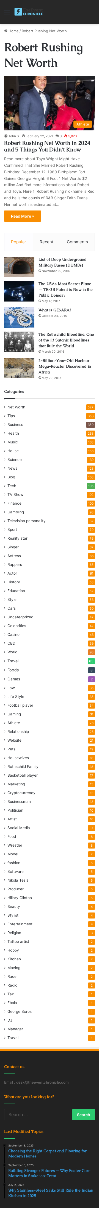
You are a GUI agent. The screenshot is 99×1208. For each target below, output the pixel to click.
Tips (11, 416)
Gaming (14, 714)
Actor (12, 573)
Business (15, 424)
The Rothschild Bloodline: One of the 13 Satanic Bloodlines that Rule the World (66, 340)
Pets (11, 749)
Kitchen (14, 959)
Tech (11, 486)
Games (13, 679)
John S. (14, 136)
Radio (12, 985)
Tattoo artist (18, 941)
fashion (13, 863)
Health (13, 433)
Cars (11, 608)
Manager (15, 1029)
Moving (13, 968)
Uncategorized (20, 617)
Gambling (15, 512)
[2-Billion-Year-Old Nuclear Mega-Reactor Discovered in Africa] (19, 368)
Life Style (15, 696)
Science (14, 459)
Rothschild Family (22, 766)
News (12, 468)
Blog (11, 477)
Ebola (12, 1003)
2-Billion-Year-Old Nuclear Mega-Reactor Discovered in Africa (64, 366)
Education (16, 591)
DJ (9, 1020)
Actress (14, 556)
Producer (15, 889)
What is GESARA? (54, 310)
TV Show (15, 494)
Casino (13, 634)
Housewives (18, 758)
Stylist (12, 915)
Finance (14, 503)
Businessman (19, 801)
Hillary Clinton (19, 898)
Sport (12, 529)
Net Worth (16, 407)
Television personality (26, 521)
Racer (12, 976)
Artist (12, 819)
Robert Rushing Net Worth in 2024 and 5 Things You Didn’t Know (47, 146)
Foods (13, 670)
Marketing (16, 784)
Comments (77, 241)
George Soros (19, 1011)
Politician (15, 810)
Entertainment (19, 924)
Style (11, 599)
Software (15, 871)
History (13, 582)
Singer (13, 547)
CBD (11, 643)
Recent (46, 241)
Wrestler (14, 845)
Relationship (18, 731)
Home (13, 31)
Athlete (13, 723)
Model (12, 854)
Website (14, 740)
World (12, 652)
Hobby (13, 950)
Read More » (22, 216)
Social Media (18, 828)
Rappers (14, 564)
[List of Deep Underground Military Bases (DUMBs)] (19, 267)
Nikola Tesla (18, 880)
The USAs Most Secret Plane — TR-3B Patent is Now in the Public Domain (65, 289)
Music (12, 442)
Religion (14, 933)
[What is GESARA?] (19, 317)
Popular (18, 241)
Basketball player (22, 775)
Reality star (17, 538)
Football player (20, 705)
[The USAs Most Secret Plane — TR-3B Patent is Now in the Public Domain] (19, 291)
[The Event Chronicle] (29, 12)
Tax (10, 994)
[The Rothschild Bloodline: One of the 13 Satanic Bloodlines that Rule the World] (19, 342)
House (13, 451)
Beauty (13, 906)
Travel (12, 661)
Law (11, 688)
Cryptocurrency (21, 793)
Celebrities (16, 626)
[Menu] (7, 14)
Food (11, 836)
